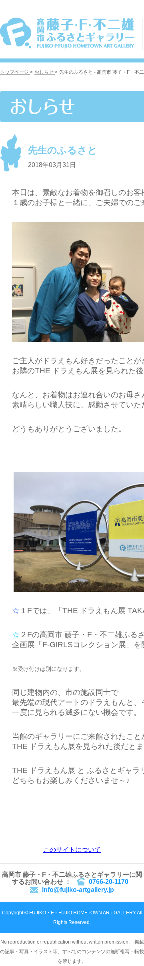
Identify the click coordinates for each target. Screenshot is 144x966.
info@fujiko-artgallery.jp (78, 889)
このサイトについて (72, 849)
